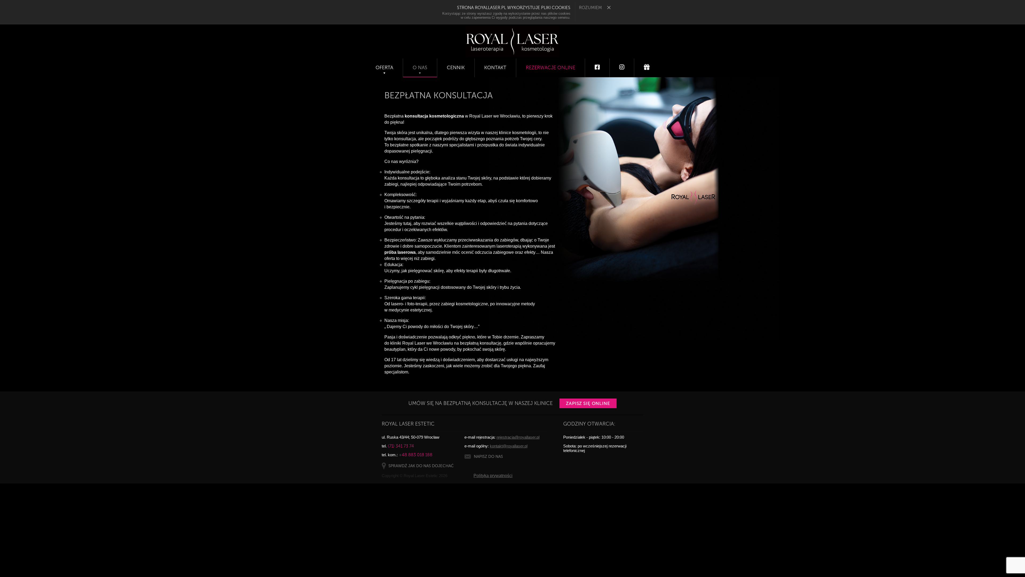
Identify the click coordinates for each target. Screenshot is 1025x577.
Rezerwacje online (550, 68)
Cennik (456, 68)
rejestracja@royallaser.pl (517, 437)
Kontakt (495, 68)
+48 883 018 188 (415, 454)
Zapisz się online (588, 403)
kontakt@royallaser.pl (508, 446)
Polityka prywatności (493, 475)
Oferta (384, 68)
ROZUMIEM (590, 7)
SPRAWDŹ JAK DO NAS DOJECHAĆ (421, 465)
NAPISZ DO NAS (488, 456)
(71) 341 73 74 (401, 446)
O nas (420, 68)
